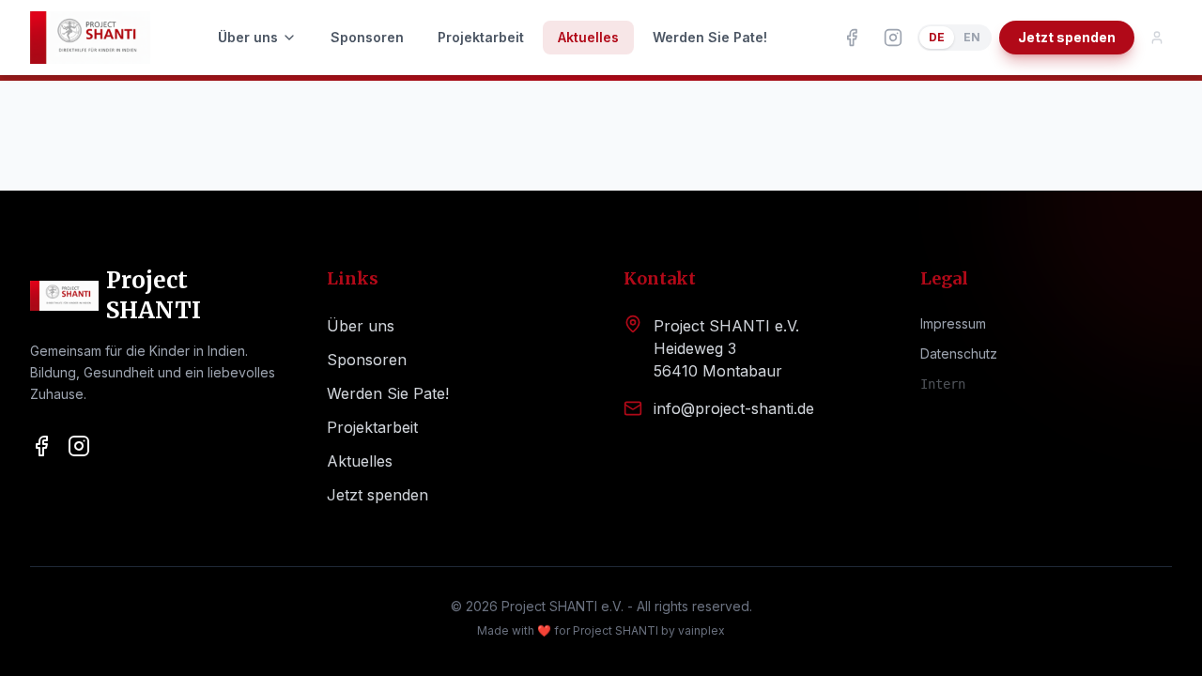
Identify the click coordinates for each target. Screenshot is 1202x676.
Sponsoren (367, 37)
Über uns (248, 37)
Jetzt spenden (1067, 37)
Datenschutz (958, 353)
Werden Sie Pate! (710, 37)
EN (971, 37)
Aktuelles (588, 37)
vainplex (701, 630)
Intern (942, 384)
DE (937, 37)
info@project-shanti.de (734, 408)
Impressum (953, 323)
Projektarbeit (481, 37)
